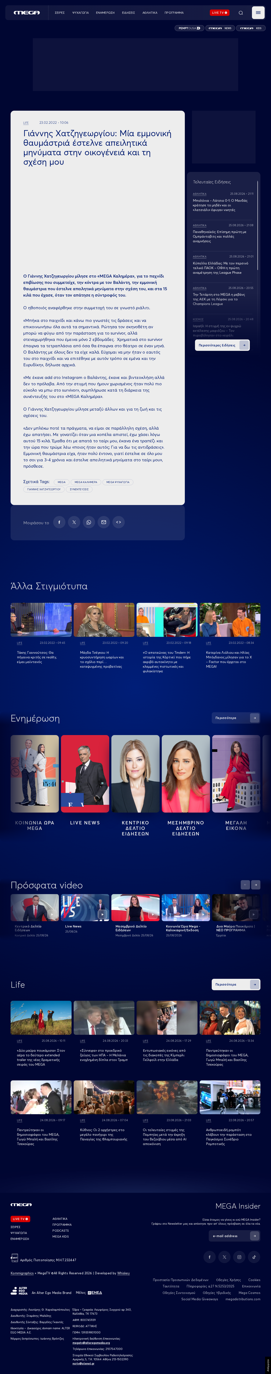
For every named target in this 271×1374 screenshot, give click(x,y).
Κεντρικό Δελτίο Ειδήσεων (28, 928)
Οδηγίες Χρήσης (228, 1280)
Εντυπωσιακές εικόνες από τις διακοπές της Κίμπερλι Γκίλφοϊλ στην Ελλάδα (164, 1055)
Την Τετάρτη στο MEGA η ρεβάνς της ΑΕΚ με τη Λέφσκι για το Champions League (219, 299)
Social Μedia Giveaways (199, 1299)
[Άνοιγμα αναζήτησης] (240, 12)
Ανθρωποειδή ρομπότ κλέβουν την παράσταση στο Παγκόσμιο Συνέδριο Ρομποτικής (229, 1137)
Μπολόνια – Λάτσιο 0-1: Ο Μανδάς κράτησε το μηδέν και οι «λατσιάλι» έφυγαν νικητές (220, 205)
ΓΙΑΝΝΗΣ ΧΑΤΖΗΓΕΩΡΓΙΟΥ (44, 489)
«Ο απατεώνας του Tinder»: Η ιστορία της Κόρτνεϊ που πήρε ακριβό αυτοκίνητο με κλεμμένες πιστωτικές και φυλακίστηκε (167, 661)
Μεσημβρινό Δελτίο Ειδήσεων (131, 928)
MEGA (61, 482)
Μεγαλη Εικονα (236, 825)
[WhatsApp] (89, 522)
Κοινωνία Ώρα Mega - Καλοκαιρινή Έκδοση (183, 928)
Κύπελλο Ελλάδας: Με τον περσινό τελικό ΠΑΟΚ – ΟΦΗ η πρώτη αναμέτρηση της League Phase (220, 268)
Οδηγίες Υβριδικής (217, 1293)
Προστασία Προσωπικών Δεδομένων (181, 1280)
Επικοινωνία (251, 1286)
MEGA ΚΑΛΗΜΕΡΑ (86, 482)
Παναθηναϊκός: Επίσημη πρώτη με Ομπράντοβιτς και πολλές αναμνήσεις (219, 236)
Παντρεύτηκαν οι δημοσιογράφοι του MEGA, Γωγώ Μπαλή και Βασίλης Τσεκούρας (38, 1137)
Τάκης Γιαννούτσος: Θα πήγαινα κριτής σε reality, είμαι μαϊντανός (37, 657)
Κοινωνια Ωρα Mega (34, 825)
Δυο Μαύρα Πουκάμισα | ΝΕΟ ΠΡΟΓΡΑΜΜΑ (235, 928)
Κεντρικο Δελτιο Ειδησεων (135, 828)
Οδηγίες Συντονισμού (179, 1293)
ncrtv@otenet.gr (83, 1363)
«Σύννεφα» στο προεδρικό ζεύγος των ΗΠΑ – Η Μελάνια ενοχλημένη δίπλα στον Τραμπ (104, 1055)
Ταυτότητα (171, 1286)
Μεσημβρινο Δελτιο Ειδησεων (185, 828)
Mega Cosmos (249, 1293)
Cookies (254, 1280)
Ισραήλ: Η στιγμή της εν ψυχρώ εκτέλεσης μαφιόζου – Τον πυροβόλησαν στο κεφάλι (217, 330)
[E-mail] (103, 522)
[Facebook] (59, 522)
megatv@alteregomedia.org (91, 1342)
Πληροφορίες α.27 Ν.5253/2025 (210, 1286)
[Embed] (118, 522)
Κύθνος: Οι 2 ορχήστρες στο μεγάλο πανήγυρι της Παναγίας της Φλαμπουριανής (103, 1134)
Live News (85, 823)
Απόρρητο (268, 1365)
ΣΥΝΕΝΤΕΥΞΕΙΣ (79, 489)
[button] (258, 12)
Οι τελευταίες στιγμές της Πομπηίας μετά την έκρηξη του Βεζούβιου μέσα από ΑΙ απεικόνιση (165, 1137)
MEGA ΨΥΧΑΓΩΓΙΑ (117, 482)
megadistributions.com (243, 1299)
